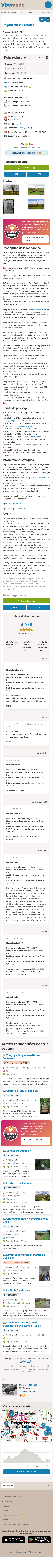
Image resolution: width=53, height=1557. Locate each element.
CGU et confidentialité (11, 1496)
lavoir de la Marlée (38, 309)
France (16, 119)
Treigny (22, 127)
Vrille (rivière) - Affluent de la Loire (17, 426)
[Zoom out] (48, 1417)
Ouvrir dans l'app (28, 167)
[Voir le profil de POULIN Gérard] (9, 1389)
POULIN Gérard (28, 1384)
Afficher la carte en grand (26, 1472)
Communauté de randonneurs (15, 1524)
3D (43, 1438)
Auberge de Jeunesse (14, 503)
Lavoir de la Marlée (32, 428)
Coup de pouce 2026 (11, 1515)
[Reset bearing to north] (48, 1421)
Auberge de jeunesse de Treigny (17, 420)
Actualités (6, 1510)
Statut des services (18, 1552)
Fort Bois (22, 508)
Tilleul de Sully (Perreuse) (35, 436)
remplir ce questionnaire (36, 478)
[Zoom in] (48, 1413)
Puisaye (19, 124)
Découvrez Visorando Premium (25, 153)
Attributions (6, 1440)
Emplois (5, 1506)
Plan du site (7, 1501)
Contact (5, 1520)
